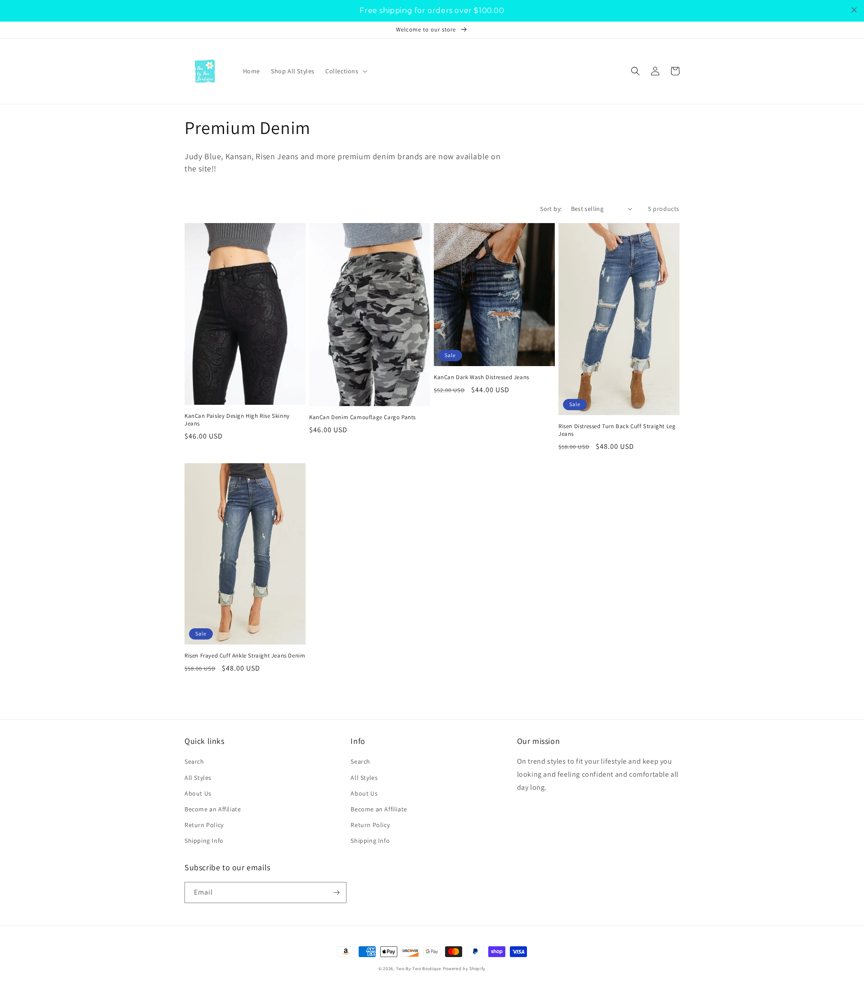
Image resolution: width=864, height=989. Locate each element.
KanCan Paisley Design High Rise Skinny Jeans (237, 419)
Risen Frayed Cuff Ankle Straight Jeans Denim (244, 655)
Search (194, 761)
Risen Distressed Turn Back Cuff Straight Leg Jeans (616, 430)
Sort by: (551, 209)
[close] (854, 10)
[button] (345, 71)
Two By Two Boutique (419, 968)
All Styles (198, 778)
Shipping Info (204, 841)
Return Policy (204, 825)
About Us (198, 793)
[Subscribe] (336, 892)
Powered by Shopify (464, 968)
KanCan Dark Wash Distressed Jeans (481, 377)
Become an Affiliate (212, 809)
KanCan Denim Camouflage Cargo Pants (362, 417)
